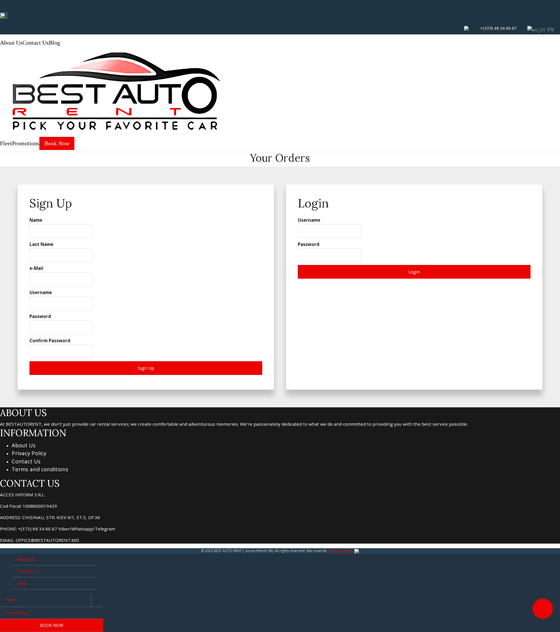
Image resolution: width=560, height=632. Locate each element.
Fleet (6, 143)
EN (548, 29)
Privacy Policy (29, 453)
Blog (54, 43)
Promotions (25, 143)
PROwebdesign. (341, 550)
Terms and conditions (40, 469)
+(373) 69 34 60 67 (498, 28)
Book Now (56, 143)
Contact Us (35, 43)
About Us (11, 43)
